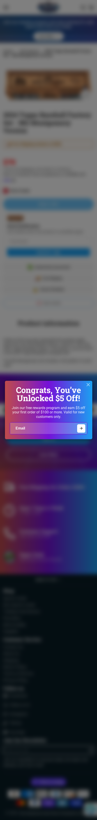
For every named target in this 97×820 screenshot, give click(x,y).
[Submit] (81, 428)
